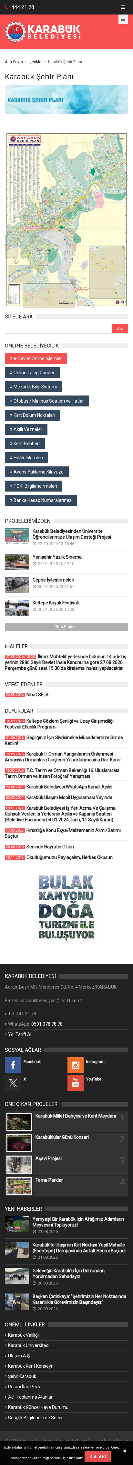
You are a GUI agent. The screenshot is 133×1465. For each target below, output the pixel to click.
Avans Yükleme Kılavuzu (38, 471)
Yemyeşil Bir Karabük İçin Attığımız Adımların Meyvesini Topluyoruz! (78, 1221)
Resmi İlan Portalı (26, 1386)
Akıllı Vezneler (27, 429)
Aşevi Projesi (49, 1158)
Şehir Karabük (22, 1376)
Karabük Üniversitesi (28, 1345)
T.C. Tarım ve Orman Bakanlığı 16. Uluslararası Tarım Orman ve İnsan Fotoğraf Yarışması (62, 773)
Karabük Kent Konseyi (30, 1366)
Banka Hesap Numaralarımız (42, 500)
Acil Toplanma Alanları (31, 1397)
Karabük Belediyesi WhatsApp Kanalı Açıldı (59, 786)
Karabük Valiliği (23, 1335)
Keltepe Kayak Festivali (56, 602)
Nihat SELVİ (28, 694)
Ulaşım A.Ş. (19, 1355)
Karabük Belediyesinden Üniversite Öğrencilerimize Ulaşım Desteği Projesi (72, 534)
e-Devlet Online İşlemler (37, 358)
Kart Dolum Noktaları (34, 415)
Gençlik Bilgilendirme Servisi (36, 1417)
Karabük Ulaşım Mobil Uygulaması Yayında (59, 797)
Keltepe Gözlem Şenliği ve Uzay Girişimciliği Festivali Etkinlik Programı (59, 723)
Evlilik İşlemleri (28, 457)
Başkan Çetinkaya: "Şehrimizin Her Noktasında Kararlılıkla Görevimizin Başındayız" (79, 1299)
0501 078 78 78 (47, 1024)
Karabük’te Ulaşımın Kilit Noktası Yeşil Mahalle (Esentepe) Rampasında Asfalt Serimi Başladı (79, 1247)
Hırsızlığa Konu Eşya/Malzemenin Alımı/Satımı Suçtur (63, 833)
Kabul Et (98, 1456)
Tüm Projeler (66, 627)
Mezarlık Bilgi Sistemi (35, 386)
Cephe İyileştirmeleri (53, 579)
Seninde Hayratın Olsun (40, 846)
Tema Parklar (49, 1180)
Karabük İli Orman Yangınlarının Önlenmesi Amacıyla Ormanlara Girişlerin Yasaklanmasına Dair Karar (63, 756)
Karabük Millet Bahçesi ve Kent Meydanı (76, 1115)
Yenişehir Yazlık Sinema (57, 557)
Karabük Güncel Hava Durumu (38, 1407)
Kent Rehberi (26, 443)
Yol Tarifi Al (19, 1034)
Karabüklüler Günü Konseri (62, 1137)
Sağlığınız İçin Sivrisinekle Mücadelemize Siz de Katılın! (64, 740)
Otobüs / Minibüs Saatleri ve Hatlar (48, 401)
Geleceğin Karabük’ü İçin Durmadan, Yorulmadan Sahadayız (69, 1273)
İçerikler (35, 62)
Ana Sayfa (14, 62)
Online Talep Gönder (34, 372)
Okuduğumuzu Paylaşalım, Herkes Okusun (59, 857)
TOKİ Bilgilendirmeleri (35, 486)
